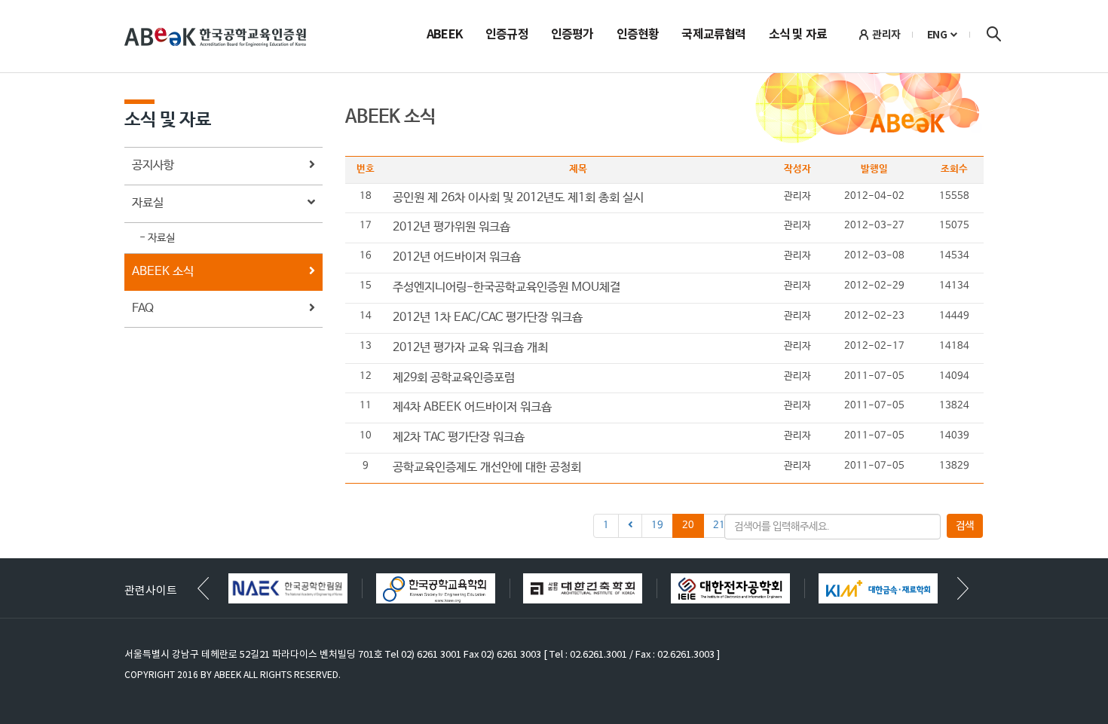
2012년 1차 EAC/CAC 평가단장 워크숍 (488, 317)
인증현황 (638, 35)
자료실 (148, 203)
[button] (963, 588)
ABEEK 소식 (163, 271)
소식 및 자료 (798, 35)
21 (719, 525)
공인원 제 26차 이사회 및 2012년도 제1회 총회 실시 (518, 198)
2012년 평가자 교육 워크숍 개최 (470, 348)
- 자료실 (157, 238)
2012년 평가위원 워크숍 (451, 227)
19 (657, 525)
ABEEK (445, 35)
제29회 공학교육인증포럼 (454, 378)
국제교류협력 (713, 35)
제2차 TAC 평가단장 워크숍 (459, 437)
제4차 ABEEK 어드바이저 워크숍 (472, 407)
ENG (937, 34)
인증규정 (506, 35)
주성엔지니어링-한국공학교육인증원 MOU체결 (506, 287)
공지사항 (153, 165)
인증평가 (572, 35)
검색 (993, 34)
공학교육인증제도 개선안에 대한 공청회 (487, 467)
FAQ (143, 308)
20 (688, 525)
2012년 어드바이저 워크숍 (457, 257)
